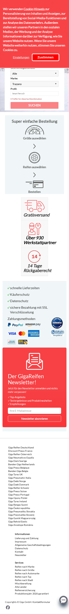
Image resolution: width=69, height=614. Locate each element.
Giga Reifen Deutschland (21, 447)
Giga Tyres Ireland (17, 501)
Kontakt (19, 551)
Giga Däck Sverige (17, 460)
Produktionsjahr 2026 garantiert (32, 593)
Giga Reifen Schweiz (18, 487)
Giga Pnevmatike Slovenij (21, 514)
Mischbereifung (23, 583)
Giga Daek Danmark (18, 484)
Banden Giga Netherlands (21, 464)
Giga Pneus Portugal (18, 494)
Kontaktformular (41, 602)
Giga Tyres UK (15, 474)
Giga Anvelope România (20, 524)
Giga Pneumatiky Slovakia (21, 511)
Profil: (14, 88)
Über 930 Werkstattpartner (39, 240)
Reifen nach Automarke (27, 573)
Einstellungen (21, 57)
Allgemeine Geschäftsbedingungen (33, 544)
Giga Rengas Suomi (18, 504)
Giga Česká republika (19, 508)
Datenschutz (21, 548)
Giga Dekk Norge (17, 481)
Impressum (20, 541)
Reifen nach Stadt (24, 580)
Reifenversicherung (25, 590)
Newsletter (20, 555)
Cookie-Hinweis (34, 9)
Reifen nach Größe (24, 570)
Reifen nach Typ (23, 576)
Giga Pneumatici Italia (19, 477)
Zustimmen (46, 57)
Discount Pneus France (20, 450)
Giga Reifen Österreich (20, 454)
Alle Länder (21, 586)
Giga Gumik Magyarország (21, 518)
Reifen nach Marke (24, 566)
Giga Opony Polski (17, 498)
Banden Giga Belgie (18, 471)
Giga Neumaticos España (21, 457)
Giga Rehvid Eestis (17, 521)
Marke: (14, 78)
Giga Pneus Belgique (18, 467)
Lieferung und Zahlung (26, 538)
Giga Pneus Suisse (17, 491)
